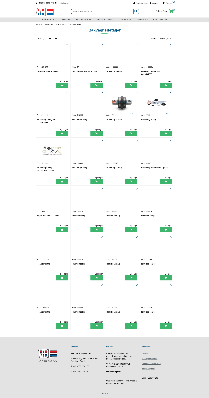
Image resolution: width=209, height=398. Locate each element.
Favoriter (168, 3)
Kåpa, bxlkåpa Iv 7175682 (48, 216)
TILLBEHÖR (66, 20)
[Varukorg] (171, 12)
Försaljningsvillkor (149, 359)
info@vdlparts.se (63, 3)
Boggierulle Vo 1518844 (48, 71)
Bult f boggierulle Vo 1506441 (85, 71)
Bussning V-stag (114, 71)
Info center (155, 3)
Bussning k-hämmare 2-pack (154, 168)
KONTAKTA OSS (160, 20)
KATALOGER (142, 20)
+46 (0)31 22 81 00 (45, 3)
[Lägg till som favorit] (67, 44)
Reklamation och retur (151, 364)
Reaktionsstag (78, 216)
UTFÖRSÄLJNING (84, 20)
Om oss (145, 353)
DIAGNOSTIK (125, 20)
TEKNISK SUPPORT (105, 20)
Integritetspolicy (148, 369)
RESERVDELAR (48, 20)
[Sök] (135, 11)
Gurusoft (104, 393)
